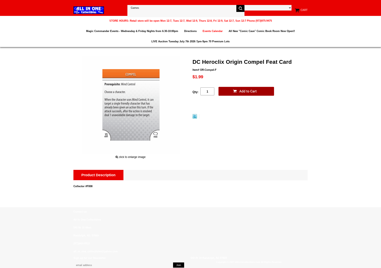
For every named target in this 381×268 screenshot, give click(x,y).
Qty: (195, 92)
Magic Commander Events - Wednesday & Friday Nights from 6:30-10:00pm (132, 31)
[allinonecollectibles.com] (88, 10)
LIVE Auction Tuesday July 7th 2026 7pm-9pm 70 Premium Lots (190, 41)
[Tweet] (194, 117)
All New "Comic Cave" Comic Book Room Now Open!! (262, 31)
